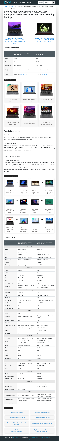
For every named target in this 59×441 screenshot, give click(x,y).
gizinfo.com (16, 437)
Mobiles (22, 2)
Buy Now (44, 74)
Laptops (29, 2)
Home (15, 2)
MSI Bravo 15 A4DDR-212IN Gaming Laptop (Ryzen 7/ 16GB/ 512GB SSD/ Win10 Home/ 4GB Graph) (44, 39)
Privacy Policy (35, 437)
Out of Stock (23, 74)
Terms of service (44, 437)
